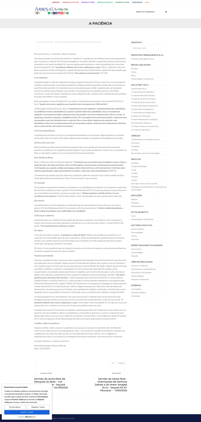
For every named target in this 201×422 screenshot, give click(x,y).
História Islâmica (137, 229)
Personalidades (137, 232)
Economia (135, 239)
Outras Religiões (137, 276)
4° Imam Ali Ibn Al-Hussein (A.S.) (143, 102)
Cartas (133, 72)
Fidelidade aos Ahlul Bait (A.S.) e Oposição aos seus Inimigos (149, 188)
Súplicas (134, 199)
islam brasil (137, 2)
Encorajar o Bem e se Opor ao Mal (144, 183)
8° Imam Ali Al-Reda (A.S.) (141, 116)
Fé (113, 363)
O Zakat (134, 173)
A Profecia (135, 143)
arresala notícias (70, 2)
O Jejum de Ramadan (139, 166)
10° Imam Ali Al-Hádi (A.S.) (141, 123)
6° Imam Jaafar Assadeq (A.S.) (142, 109)
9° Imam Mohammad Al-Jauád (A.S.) (144, 119)
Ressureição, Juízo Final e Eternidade (145, 153)
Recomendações (137, 206)
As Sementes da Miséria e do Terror (56, 33)
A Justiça (134, 150)
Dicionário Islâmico (138, 292)
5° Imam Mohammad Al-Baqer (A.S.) (144, 106)
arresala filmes (88, 2)
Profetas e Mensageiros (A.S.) (142, 59)
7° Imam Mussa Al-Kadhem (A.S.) (143, 112)
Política (134, 236)
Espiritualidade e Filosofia (92, 42)
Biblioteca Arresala (62, 42)
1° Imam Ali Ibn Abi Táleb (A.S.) (142, 92)
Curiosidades (136, 289)
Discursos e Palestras (139, 266)
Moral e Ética (136, 249)
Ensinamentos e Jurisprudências (143, 269)
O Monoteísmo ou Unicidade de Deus (145, 139)
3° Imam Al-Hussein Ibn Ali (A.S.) (143, 99)
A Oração (134, 163)
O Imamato (135, 146)
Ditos (133, 75)
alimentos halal (122, 2)
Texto (133, 216)
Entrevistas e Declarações (141, 272)
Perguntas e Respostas (140, 279)
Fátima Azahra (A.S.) (138, 89)
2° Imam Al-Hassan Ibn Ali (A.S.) (143, 95)
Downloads (135, 296)
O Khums (134, 177)
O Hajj (133, 170)
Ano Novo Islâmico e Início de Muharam (123, 33)
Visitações (135, 203)
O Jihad (134, 180)
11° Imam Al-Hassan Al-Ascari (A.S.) (145, 126)
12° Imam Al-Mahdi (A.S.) (140, 130)
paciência (121, 363)
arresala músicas (105, 2)
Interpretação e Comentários (142, 79)
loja (147, 2)
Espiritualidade (75, 42)
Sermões (134, 69)
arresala (56, 2)
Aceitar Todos (27, 412)
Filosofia (134, 256)
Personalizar (15, 407)
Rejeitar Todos (38, 407)
